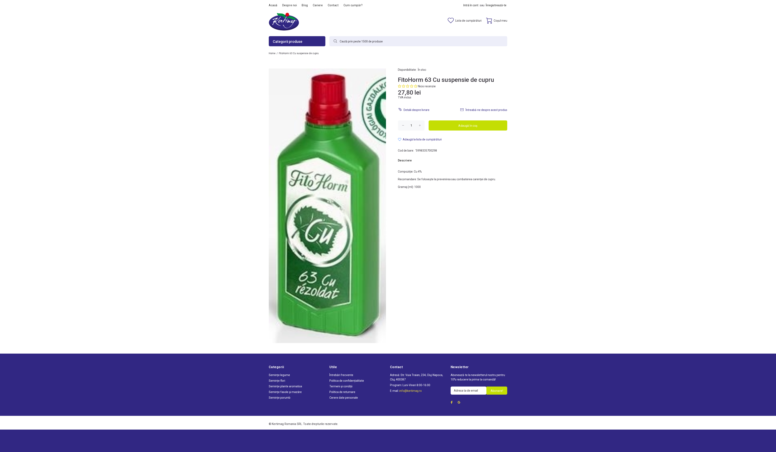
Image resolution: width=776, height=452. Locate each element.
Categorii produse (287, 41)
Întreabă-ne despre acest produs (486, 110)
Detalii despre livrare (416, 110)
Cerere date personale (343, 397)
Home (272, 53)
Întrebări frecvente (341, 375)
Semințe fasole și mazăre (285, 392)
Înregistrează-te (496, 5)
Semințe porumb (279, 397)
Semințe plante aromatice (285, 386)
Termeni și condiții (340, 386)
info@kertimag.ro (410, 390)
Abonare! (497, 390)
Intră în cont (470, 5)
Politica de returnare (342, 392)
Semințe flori (277, 380)
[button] (407, 86)
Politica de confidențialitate (346, 380)
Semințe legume (279, 375)
